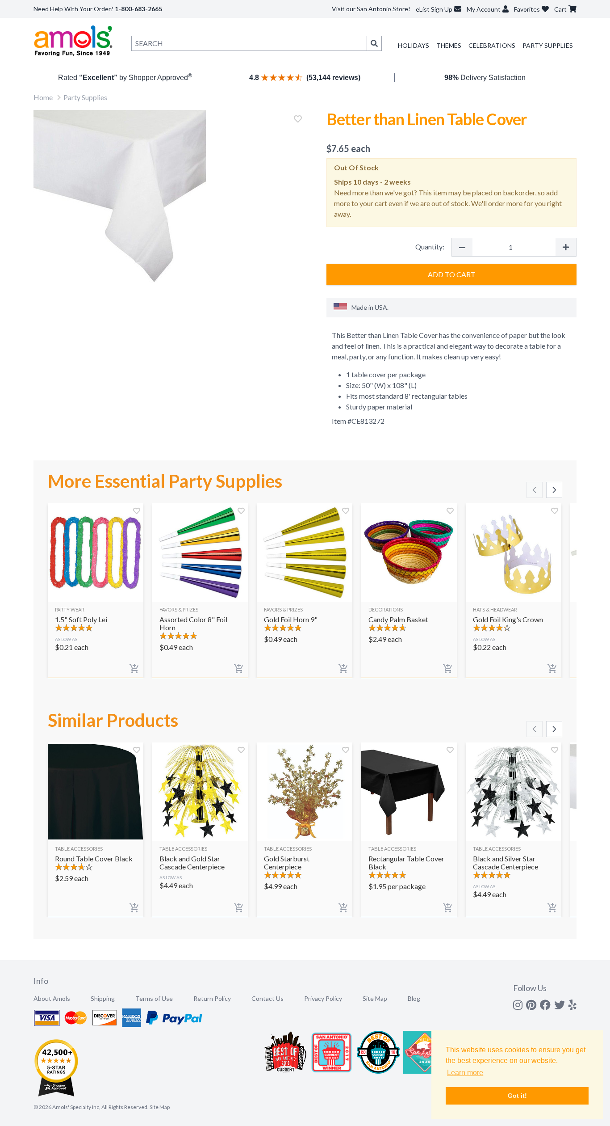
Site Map (375, 998)
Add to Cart (452, 274)
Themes (448, 45)
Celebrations (491, 45)
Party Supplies (547, 45)
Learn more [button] (465, 1072)
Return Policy (212, 998)
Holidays (413, 45)
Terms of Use (154, 998)
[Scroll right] (554, 490)
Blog (414, 998)
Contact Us (267, 998)
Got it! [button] (517, 1095)
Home (43, 97)
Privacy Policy (323, 998)
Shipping (103, 998)
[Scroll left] (534, 490)
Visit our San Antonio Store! (371, 9)
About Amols (51, 998)
